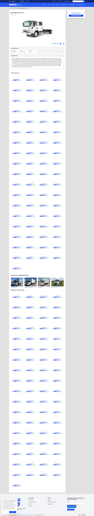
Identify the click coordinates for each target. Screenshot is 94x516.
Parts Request (50, 504)
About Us (54, 1)
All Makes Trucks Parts (52, 502)
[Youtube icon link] (14, 1)
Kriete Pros (30, 504)
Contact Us (30, 506)
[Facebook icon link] (9, 1)
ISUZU (17, 8)
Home (10, 8)
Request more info (76, 13)
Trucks (48, 4)
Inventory (43, 4)
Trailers (52, 4)
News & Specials (67, 1)
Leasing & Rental (72, 4)
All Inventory (30, 500)
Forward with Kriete (31, 502)
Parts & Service (64, 4)
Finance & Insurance (80, 4)
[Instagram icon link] (11, 1)
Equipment (58, 4)
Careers (60, 1)
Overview (49, 500)
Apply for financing (76, 15)
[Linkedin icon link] (12, 1)
